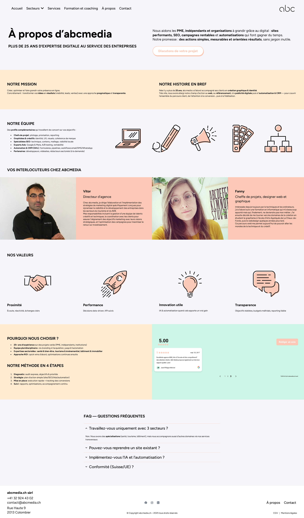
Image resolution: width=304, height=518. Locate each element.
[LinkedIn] (158, 503)
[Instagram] (152, 503)
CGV (275, 513)
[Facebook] (146, 503)
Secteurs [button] (33, 8)
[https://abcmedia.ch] (287, 8)
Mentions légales (289, 513)
